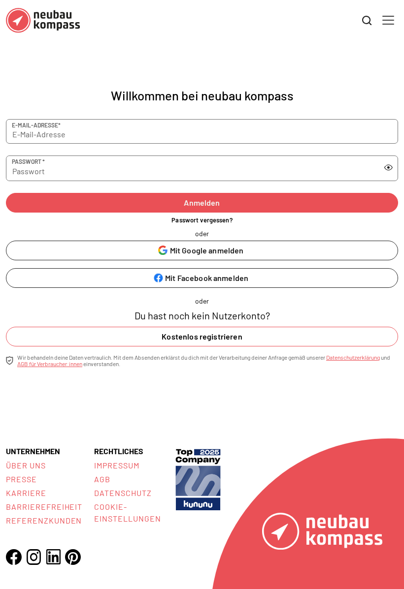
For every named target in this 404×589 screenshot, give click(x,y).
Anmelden (202, 202)
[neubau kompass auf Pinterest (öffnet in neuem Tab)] (73, 557)
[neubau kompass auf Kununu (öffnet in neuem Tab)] (198, 478)
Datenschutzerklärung (353, 357)
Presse (21, 479)
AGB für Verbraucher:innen (49, 363)
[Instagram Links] (33, 557)
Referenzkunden (44, 520)
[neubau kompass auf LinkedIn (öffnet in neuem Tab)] (53, 557)
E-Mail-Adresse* (36, 125)
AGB (102, 479)
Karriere (26, 492)
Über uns (26, 465)
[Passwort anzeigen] (388, 168)
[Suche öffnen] (367, 21)
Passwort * (28, 161)
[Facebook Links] (14, 557)
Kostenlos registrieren (202, 336)
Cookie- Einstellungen (127, 512)
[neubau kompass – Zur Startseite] (43, 20)
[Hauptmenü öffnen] (388, 20)
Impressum (116, 465)
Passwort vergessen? (201, 220)
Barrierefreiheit (44, 506)
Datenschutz (123, 492)
